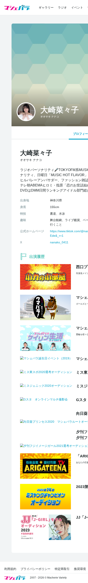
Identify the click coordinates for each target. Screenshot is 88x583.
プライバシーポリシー (35, 569)
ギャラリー (46, 7)
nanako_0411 (59, 242)
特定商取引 (62, 569)
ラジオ (62, 7)
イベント (77, 7)
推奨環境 (80, 569)
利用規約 (10, 569)
